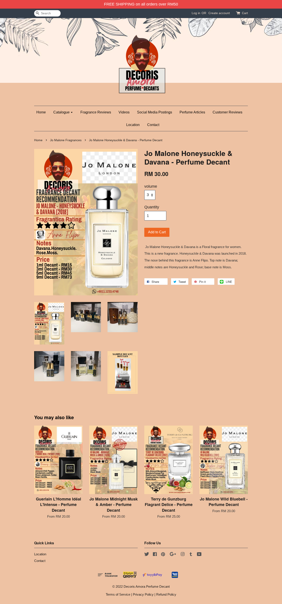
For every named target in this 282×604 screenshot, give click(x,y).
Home (41, 112)
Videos (124, 112)
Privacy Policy (143, 594)
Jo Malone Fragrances (66, 140)
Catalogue (61, 112)
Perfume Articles (192, 112)
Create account (219, 13)
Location (133, 125)
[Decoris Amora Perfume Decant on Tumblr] (190, 555)
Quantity (151, 207)
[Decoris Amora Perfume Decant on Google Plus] (173, 555)
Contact (153, 125)
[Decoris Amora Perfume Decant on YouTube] (199, 555)
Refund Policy (166, 594)
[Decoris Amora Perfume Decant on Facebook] (154, 555)
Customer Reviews (227, 112)
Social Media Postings (154, 112)
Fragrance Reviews (95, 112)
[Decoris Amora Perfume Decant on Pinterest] (163, 555)
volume (150, 186)
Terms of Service (118, 594)
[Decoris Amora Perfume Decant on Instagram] (182, 555)
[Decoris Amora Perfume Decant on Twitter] (146, 555)
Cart (245, 13)
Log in (196, 13)
